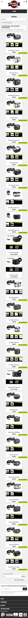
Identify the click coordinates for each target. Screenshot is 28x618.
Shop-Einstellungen (5, 609)
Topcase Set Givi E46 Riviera (14, 477)
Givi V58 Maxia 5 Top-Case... (14, 50)
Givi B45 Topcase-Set (14, 454)
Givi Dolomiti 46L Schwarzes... (14, 95)
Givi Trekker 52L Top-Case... (14, 185)
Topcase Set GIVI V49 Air (14, 544)
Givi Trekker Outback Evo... (14, 297)
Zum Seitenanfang (20, 580)
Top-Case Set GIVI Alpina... (14, 499)
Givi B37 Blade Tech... (14, 410)
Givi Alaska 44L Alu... (14, 118)
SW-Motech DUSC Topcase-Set (14, 387)
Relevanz (14, 19)
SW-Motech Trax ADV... (14, 275)
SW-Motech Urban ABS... (14, 252)
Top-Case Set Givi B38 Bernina (14, 432)
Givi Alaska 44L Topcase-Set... (14, 140)
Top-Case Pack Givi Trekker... (14, 567)
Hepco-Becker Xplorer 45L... (14, 207)
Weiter (24, 576)
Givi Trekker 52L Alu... (14, 163)
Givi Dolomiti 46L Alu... (14, 73)
